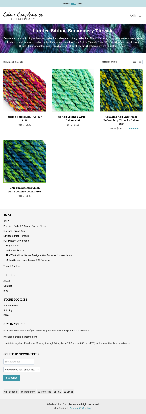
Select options (23, 133)
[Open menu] (140, 16)
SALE (6, 221)
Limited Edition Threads (16, 235)
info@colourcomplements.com (20, 336)
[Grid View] (134, 62)
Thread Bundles (11, 266)
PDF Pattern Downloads (16, 240)
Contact (7, 285)
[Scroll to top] (136, 409)
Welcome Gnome (15, 250)
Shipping (8, 310)
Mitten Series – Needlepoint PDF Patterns (28, 260)
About (6, 281)
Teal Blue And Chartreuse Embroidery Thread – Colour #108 (121, 120)
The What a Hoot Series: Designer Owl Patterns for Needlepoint (39, 255)
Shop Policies (10, 305)
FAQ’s (6, 315)
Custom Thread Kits (14, 231)
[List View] (140, 62)
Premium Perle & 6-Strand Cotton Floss (24, 226)
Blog (5, 290)
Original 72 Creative (80, 408)
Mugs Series (12, 245)
